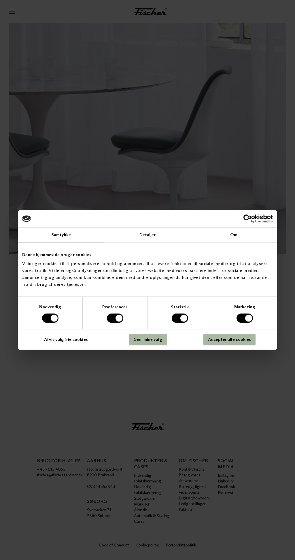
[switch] (115, 318)
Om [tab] (233, 234)
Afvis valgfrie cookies (66, 339)
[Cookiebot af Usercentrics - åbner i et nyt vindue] (247, 218)
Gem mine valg (147, 339)
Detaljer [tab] (147, 234)
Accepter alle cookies (229, 339)
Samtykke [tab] (61, 234)
